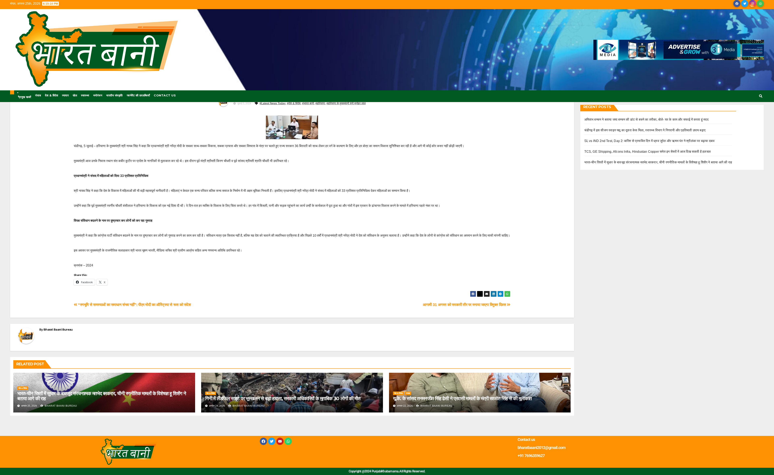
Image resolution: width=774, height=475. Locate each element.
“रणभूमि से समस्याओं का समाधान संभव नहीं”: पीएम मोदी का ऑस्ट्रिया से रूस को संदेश (134, 305)
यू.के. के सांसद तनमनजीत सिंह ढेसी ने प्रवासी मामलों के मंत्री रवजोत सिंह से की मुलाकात (462, 398)
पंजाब (38, 95)
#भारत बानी (308, 103)
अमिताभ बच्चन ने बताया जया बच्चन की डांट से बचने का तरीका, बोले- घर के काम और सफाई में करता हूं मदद (646, 119)
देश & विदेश (51, 95)
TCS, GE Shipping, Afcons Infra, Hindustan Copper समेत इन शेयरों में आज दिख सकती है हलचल (647, 151)
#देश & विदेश (294, 103)
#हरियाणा (320, 103)
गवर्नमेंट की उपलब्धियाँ (138, 95)
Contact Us (165, 95)
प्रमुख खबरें (24, 96)
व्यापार (65, 95)
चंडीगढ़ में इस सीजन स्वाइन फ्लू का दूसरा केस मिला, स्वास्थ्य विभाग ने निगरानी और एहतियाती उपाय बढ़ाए (645, 130)
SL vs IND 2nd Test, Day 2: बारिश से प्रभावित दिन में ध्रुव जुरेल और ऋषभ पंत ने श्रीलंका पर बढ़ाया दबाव (649, 141)
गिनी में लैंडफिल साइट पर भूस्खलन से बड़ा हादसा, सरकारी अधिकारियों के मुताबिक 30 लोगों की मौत (282, 398)
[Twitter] (271, 441)
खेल (75, 95)
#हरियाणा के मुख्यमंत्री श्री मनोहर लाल (346, 103)
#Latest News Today (272, 103)
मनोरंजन (97, 95)
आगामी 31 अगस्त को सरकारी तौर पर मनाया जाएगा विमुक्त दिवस (465, 305)
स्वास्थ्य (85, 95)
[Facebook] (263, 441)
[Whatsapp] (288, 441)
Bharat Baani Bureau (58, 329)
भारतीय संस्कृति (114, 95)
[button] (760, 96)
